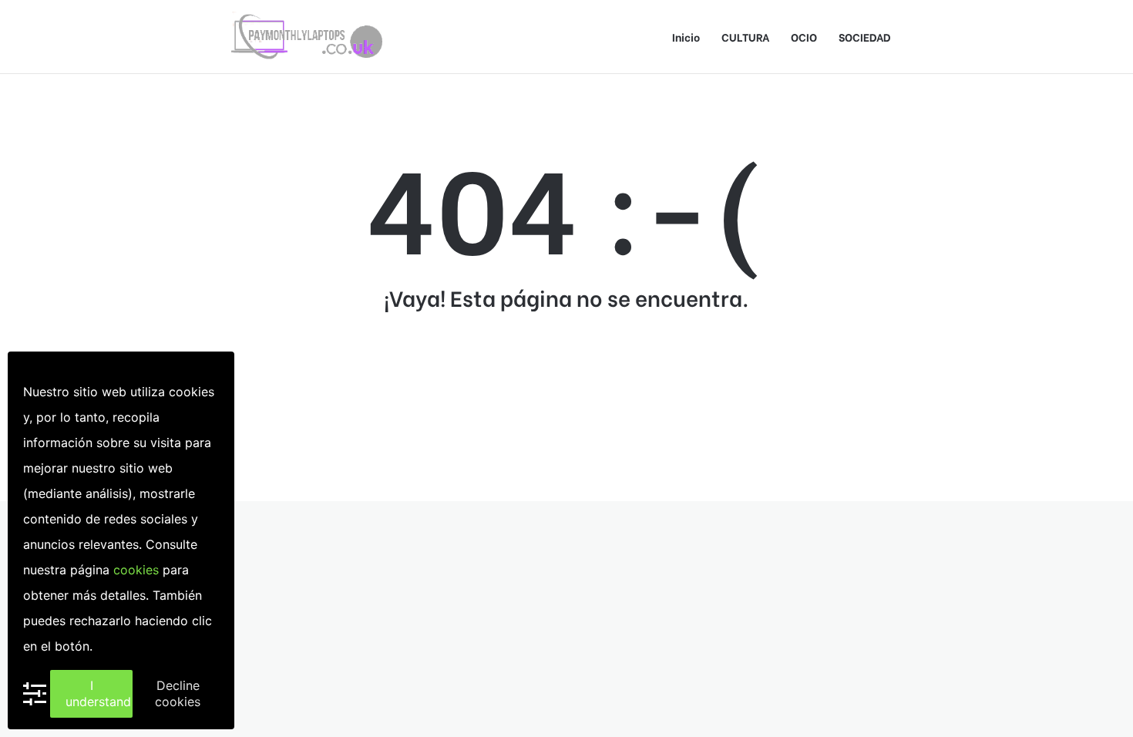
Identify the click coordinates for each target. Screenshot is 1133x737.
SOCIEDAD (865, 37)
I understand (98, 693)
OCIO (804, 37)
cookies (136, 569)
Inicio (686, 37)
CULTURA (745, 37)
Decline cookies (177, 693)
